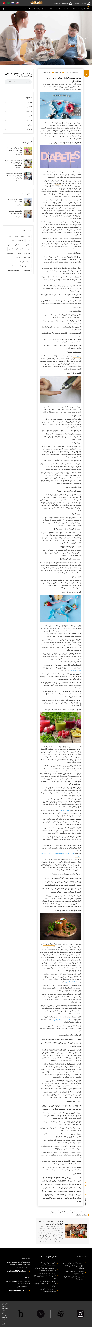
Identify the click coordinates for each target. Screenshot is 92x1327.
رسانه (45, 9)
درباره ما (51, 9)
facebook (86, 1190)
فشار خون (27, 253)
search (11, 8)
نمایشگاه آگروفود (25, 262)
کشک (28, 240)
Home (36, 3)
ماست (12, 240)
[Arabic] (8, 3)
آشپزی (11, 249)
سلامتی (74, 1212)
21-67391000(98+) (22, 1287)
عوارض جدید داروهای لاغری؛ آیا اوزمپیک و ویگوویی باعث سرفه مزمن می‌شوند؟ (45, 1283)
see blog (28, 151)
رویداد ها (29, 111)
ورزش (30, 125)
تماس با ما (28, 9)
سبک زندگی (63, 1212)
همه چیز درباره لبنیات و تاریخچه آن (73, 1263)
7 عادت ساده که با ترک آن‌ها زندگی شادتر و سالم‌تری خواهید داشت (13, 162)
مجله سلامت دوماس (60, 9)
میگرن (19, 253)
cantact (7, 8)
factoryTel (82, 3)
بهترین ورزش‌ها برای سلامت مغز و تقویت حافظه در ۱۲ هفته (13, 150)
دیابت (53, 1212)
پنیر (10, 236)
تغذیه (30, 116)
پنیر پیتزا (20, 240)
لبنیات (68, 9)
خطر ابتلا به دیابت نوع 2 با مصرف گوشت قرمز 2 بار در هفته (51, 1223)
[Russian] (12, 3)
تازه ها (30, 102)
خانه (88, 9)
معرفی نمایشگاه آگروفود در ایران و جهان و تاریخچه (74, 1272)
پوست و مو (27, 257)
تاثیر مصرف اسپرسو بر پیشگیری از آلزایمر (15, 212)
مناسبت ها (11, 266)
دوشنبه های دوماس (13, 270)
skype (86, 1182)
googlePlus (86, 1186)
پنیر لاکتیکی (26, 270)
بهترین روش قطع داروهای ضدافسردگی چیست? (48, 1290)
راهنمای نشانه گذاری (37, 9)
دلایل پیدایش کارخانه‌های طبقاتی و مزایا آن (73, 1267)
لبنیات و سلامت (27, 107)
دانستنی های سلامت (24, 266)
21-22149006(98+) (22, 1267)
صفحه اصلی (54, 39)
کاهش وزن (10, 253)
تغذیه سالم (19, 249)
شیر (29, 236)
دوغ (16, 236)
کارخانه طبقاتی (75, 9)
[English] (17, 3)
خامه (22, 236)
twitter (86, 1194)
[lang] (3, 8)
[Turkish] (3, 3)
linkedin (86, 1178)
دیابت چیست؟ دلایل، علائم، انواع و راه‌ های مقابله (73, 1278)
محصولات (83, 9)
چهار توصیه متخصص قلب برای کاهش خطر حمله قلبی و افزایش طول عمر (14, 175)
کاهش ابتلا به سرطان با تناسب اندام (15, 200)
